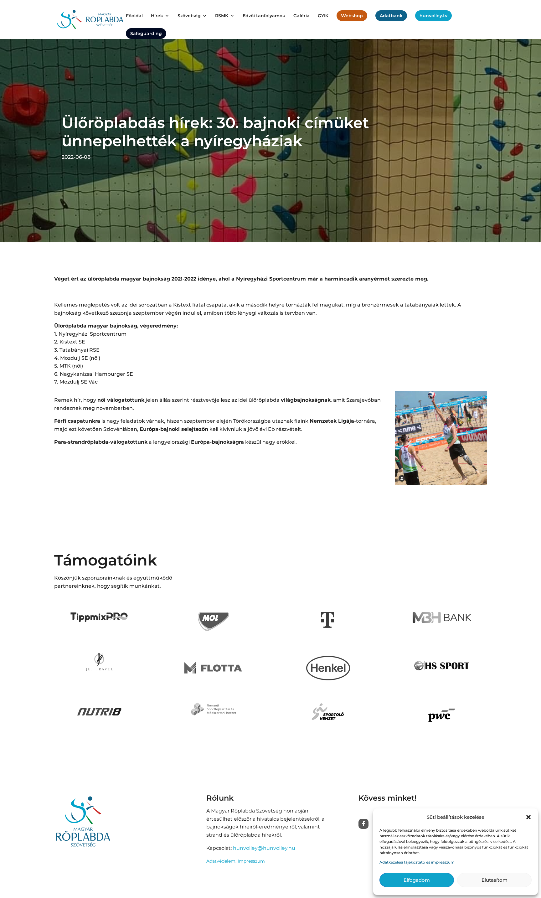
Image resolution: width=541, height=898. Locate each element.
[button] (528, 817)
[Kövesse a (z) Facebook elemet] (363, 824)
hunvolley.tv (433, 15)
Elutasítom (495, 880)
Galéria (301, 15)
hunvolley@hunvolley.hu (264, 848)
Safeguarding (146, 33)
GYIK (323, 15)
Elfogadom (417, 880)
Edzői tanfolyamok (264, 15)
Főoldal (134, 15)
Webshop (352, 15)
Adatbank (391, 15)
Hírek (157, 15)
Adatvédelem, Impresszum (235, 861)
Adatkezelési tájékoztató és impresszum (417, 862)
